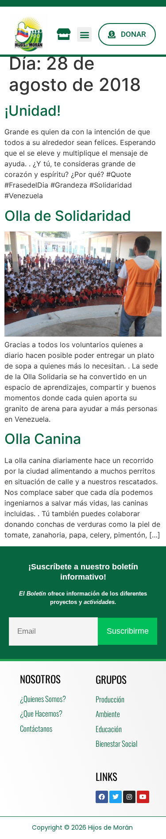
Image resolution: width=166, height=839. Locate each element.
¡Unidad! (32, 110)
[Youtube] (143, 797)
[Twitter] (115, 797)
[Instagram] (129, 797)
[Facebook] (102, 797)
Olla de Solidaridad (67, 215)
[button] (84, 34)
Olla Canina (42, 438)
